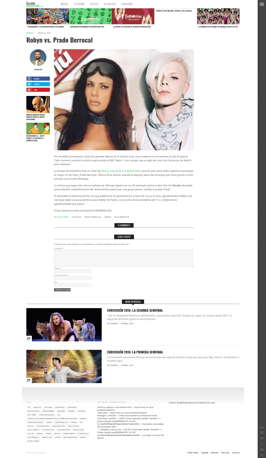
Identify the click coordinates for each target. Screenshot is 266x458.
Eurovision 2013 (58, 426)
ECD (28, 407)
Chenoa (39, 434)
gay (58, 415)
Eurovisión (126, 4)
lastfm (57, 437)
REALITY (57, 434)
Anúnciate (214, 453)
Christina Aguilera (46, 415)
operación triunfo (35, 422)
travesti (83, 419)
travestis (37, 407)
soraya (48, 434)
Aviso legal (225, 453)
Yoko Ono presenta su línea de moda (138, 415)
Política (94, 4)
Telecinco (81, 411)
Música (64, 4)
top (81, 422)
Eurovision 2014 (42, 426)
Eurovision (71, 407)
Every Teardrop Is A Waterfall (120, 170)
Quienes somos (192, 453)
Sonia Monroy (69, 434)
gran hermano (48, 411)
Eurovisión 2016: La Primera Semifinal (135, 352)
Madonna (61, 411)
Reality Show (73, 426)
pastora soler (48, 430)
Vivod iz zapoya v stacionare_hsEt (114, 407)
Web (55, 282)
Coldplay (76, 217)
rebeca (83, 437)
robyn (107, 217)
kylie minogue (33, 437)
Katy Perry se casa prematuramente (128, 412)
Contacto (236, 453)
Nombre (57, 268)
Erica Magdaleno (70, 437)
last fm (30, 434)
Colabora (204, 453)
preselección (78, 430)
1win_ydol (102, 412)
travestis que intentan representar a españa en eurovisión (52, 419)
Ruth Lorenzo (33, 430)
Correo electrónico (61, 275)
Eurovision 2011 (61, 422)
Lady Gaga (48, 407)
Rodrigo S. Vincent (106, 415)
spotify (30, 426)
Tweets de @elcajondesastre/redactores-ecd (192, 402)
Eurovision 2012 (63, 430)
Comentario (59, 248)
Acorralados (83, 434)
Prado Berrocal (92, 217)
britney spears (33, 411)
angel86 (38, 69)
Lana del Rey (47, 437)
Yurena (73, 422)
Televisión (79, 4)
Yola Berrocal (122, 217)
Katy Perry (31, 415)
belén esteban (33, 441)
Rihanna (71, 411)
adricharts (59, 407)
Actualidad (110, 4)
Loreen (49, 422)
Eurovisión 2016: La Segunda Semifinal (135, 310)
